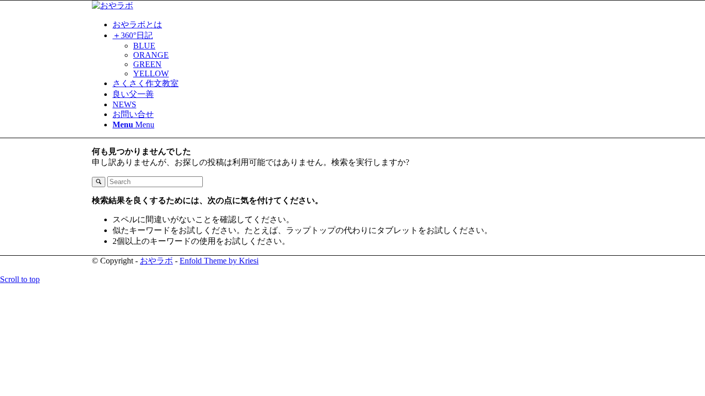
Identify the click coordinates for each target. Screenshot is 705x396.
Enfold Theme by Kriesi (219, 260)
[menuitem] (363, 25)
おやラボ (156, 260)
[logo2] (112, 5)
